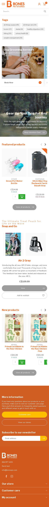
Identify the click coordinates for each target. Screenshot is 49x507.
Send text (6, 466)
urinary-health (22, 33)
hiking (7, 33)
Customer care (24, 414)
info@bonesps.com (9, 470)
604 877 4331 (7, 462)
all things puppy (11, 25)
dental (19, 29)
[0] (44, 3)
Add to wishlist (23, 295)
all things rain (29, 25)
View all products (23, 207)
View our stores (24, 422)
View (23, 288)
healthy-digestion (35, 29)
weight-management (13, 38)
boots (8, 29)
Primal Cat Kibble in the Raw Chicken (14, 347)
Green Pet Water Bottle (14, 182)
